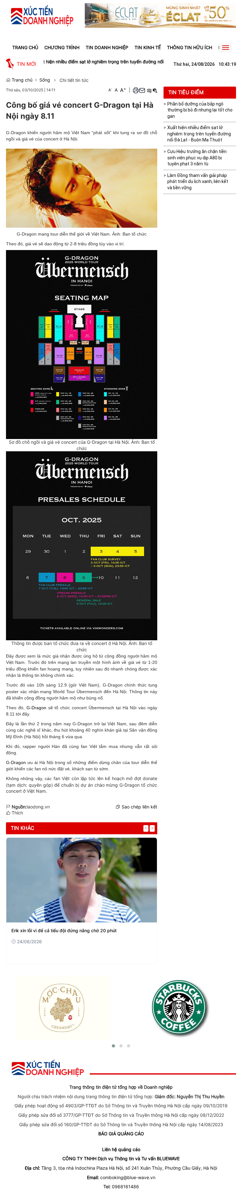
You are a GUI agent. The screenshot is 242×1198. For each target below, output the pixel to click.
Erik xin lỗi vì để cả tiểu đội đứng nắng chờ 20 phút (64, 930)
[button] (136, 90)
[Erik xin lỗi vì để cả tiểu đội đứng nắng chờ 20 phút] (81, 880)
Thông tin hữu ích (189, 47)
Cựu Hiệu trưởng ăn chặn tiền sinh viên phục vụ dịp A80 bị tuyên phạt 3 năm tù (197, 157)
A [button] (110, 90)
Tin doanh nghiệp (107, 47)
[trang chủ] (48, 1067)
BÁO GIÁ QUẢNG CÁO (121, 1133)
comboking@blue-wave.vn (127, 1177)
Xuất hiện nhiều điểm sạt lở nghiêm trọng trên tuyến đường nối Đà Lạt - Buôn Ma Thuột (100, 61)
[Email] (142, 90)
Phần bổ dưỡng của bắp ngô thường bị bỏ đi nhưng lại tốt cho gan (200, 110)
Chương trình (61, 47)
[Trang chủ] (42, 15)
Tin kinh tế (148, 47)
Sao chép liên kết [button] (139, 806)
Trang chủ (25, 47)
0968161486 (125, 1186)
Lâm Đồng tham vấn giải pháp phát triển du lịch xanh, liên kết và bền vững (197, 181)
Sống (44, 80)
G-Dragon (36, 707)
